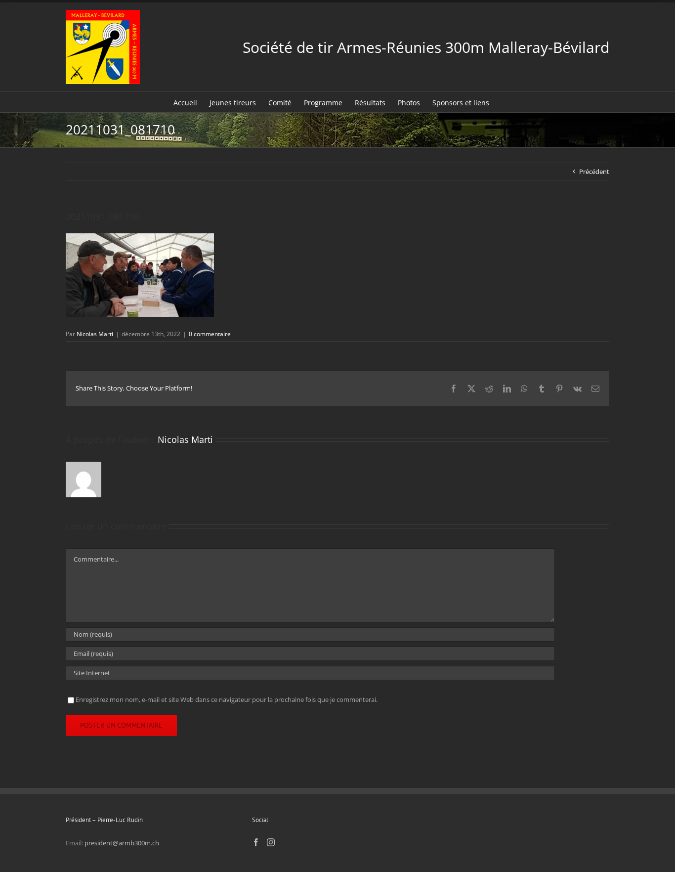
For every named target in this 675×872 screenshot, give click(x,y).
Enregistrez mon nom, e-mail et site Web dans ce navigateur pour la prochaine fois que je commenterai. (227, 699)
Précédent (594, 171)
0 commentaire (210, 334)
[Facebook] (256, 842)
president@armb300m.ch (121, 842)
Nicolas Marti (95, 334)
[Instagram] (271, 842)
